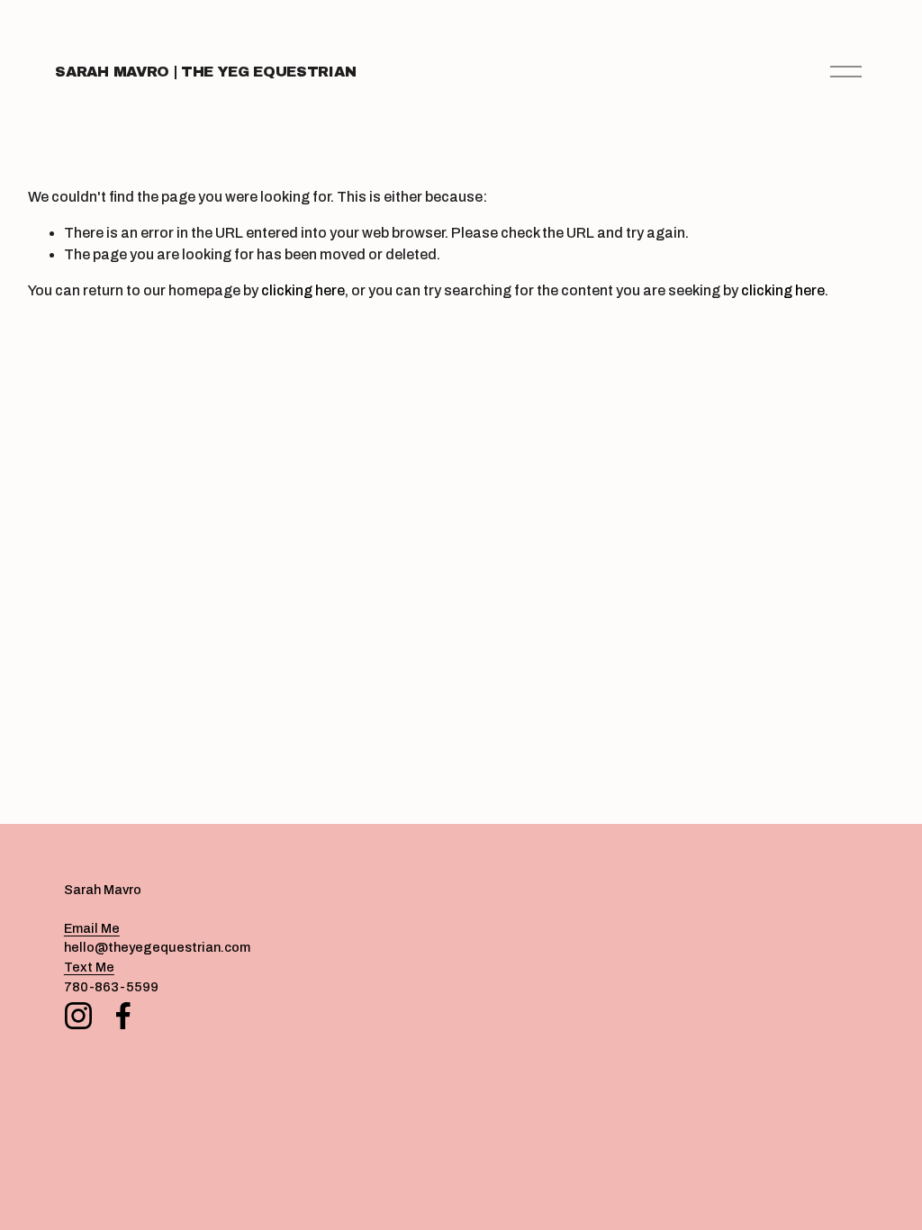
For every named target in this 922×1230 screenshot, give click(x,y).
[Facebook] (123, 1015)
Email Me (92, 928)
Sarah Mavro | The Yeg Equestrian (205, 71)
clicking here (303, 290)
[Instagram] (78, 1015)
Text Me (89, 967)
